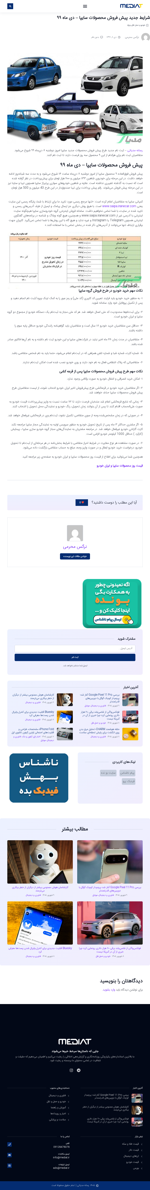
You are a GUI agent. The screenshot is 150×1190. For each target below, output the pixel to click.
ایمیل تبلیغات (64, 1164)
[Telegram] (78, 1070)
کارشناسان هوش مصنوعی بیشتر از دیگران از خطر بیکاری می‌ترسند (33, 696)
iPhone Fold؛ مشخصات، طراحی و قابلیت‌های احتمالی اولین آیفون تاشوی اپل (33, 731)
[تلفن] (9, 1144)
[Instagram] (71, 1070)
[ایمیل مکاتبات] (9, 1155)
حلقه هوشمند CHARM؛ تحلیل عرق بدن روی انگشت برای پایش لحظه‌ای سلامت (99, 731)
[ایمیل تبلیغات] (9, 1165)
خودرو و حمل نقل (138, 25)
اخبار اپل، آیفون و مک (31, 736)
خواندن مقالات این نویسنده (75, 556)
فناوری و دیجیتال (98, 706)
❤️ (81, 502)
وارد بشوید (109, 989)
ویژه (128, 25)
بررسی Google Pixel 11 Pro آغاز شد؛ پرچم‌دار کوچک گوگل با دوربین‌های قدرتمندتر (99, 698)
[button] (85, 6)
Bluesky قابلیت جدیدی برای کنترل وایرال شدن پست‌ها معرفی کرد (33, 714)
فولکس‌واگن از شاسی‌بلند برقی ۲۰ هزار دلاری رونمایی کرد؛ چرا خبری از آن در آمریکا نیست (100, 715)
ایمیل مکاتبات (64, 1154)
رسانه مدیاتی (135, 150)
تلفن (68, 1143)
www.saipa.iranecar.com (119, 206)
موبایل (87, 706)
